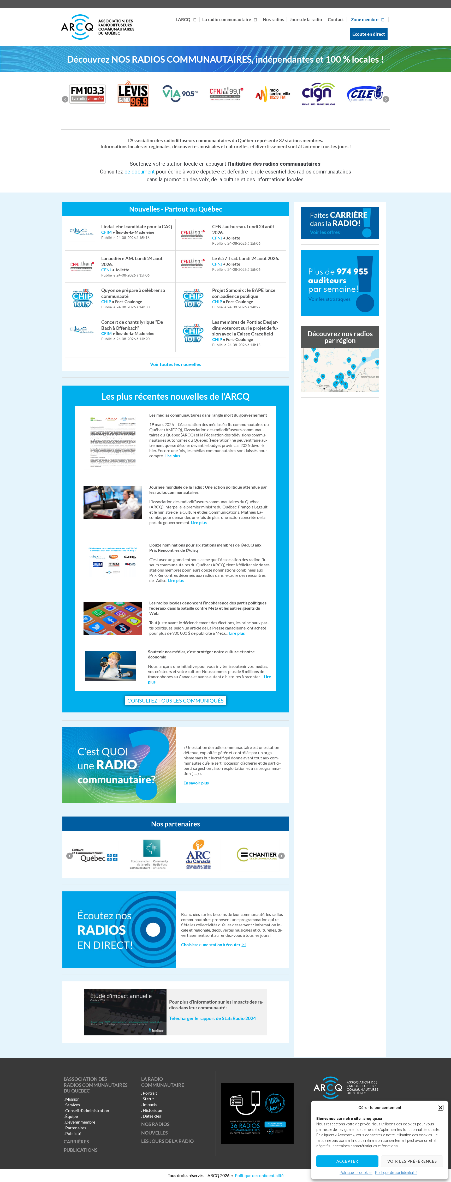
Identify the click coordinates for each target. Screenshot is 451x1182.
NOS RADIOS (155, 1124)
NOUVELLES (154, 1133)
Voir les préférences (412, 1161)
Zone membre (364, 19)
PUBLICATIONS (81, 1150)
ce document (139, 172)
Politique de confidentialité (396, 1173)
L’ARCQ (183, 19)
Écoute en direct (368, 34)
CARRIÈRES (76, 1141)
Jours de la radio (306, 19)
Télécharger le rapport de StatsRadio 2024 (212, 1018)
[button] (440, 1107)
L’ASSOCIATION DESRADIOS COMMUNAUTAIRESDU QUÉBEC (96, 1085)
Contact (336, 19)
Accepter (347, 1161)
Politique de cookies (356, 1173)
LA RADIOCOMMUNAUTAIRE (162, 1082)
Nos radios (273, 19)
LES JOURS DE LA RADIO (167, 1141)
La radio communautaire (226, 19)
